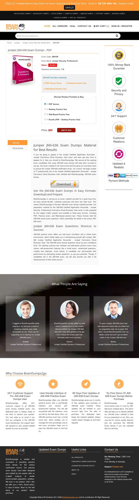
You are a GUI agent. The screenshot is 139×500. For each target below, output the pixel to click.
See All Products (78, 18)
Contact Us (84, 26)
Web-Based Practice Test (58, 114)
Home (47, 26)
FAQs (72, 26)
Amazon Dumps (86, 14)
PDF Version (53, 104)
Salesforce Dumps (22, 14)
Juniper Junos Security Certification (36, 42)
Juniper (17, 42)
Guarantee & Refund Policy (83, 465)
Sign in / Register (121, 26)
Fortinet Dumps (103, 14)
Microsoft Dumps (41, 14)
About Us (75, 470)
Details (16, 142)
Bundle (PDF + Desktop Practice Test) (63, 119)
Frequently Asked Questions (84, 461)
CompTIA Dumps (71, 14)
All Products (77, 457)
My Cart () (102, 26)
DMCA (74, 474)
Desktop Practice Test (57, 109)
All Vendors (60, 26)
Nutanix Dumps (118, 14)
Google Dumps (60, 18)
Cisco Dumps (56, 14)
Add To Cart (66, 130)
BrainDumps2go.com (70, 497)
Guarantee (17, 148)
